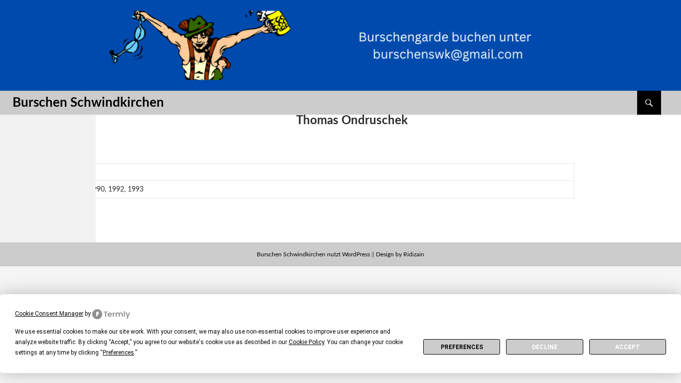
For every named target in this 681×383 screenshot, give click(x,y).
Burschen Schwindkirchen (88, 102)
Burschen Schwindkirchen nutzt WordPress (313, 254)
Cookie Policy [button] (306, 342)
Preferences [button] (118, 352)
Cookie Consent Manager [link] (49, 313)
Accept (627, 347)
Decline (544, 347)
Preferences (462, 347)
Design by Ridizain (400, 254)
